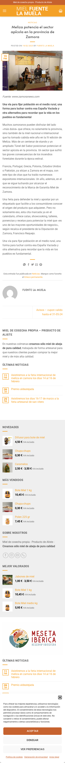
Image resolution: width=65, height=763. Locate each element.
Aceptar (32, 731)
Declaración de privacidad (36, 757)
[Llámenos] (23, 555)
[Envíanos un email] (17, 555)
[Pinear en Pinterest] (40, 264)
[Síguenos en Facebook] (5, 555)
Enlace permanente (33, 277)
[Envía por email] (36, 264)
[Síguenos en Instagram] (11, 555)
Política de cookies (14, 757)
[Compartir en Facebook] (28, 264)
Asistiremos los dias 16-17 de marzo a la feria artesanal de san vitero (35, 400)
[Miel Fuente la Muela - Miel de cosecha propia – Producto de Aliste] (32, 10)
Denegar (32, 740)
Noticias (32, 22)
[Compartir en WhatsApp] (24, 264)
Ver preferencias (32, 749)
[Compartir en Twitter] (32, 264)
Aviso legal (54, 757)
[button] (60, 697)
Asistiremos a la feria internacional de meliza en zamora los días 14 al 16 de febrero (33, 378)
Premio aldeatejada (22, 389)
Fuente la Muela (45, 46)
